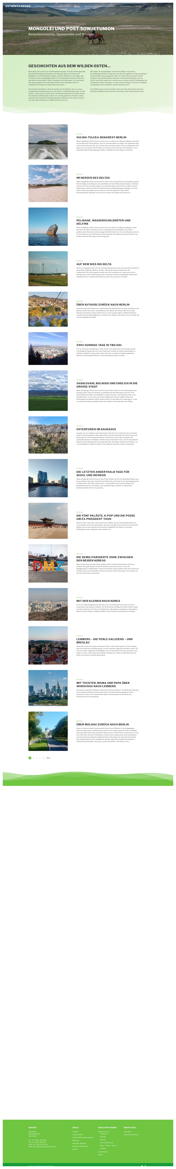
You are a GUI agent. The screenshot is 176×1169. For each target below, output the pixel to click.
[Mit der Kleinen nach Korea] (48, 604)
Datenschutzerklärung (131, 1135)
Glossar (100, 1155)
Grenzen (103, 1140)
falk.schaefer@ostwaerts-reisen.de (44, 1147)
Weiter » (49, 758)
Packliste (103, 1148)
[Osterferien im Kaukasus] (48, 435)
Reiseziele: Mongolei (79, 1143)
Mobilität (103, 1137)
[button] (169, 6)
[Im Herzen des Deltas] (48, 183)
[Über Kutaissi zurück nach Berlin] (48, 309)
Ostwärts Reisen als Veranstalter (83, 1137)
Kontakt (75, 1149)
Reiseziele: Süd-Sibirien (80, 1146)
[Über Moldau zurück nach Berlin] (48, 731)
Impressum (127, 1132)
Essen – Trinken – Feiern (108, 1145)
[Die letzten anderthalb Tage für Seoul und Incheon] (48, 478)
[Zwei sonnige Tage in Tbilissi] (48, 348)
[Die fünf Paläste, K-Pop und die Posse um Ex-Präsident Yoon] (48, 521)
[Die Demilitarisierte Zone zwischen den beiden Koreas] (48, 563)
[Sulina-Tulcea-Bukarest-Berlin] (48, 141)
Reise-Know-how (103, 1132)
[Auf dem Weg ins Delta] (48, 268)
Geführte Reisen (78, 1135)
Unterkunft (103, 1134)
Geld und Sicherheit (106, 1143)
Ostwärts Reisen (18, 6)
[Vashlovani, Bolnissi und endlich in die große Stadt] (48, 390)
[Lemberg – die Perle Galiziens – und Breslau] (48, 645)
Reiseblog (79, 134)
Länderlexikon (103, 1152)
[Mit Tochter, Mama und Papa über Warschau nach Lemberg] (48, 688)
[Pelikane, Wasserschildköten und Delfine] (48, 227)
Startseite (76, 1132)
